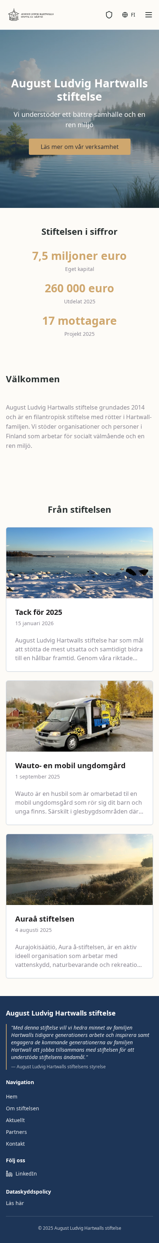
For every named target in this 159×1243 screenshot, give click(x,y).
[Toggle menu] (148, 14)
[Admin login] (109, 15)
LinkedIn (26, 1173)
